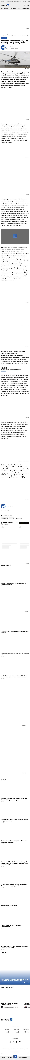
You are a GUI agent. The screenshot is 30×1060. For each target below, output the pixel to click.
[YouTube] (19, 1041)
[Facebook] (10, 1041)
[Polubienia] (2, 1053)
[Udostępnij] (28, 1053)
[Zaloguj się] (25, 5)
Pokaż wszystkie (19, 518)
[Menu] (28, 5)
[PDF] (10, 510)
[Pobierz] (21, 48)
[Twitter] (13, 1041)
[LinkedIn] (16, 1041)
